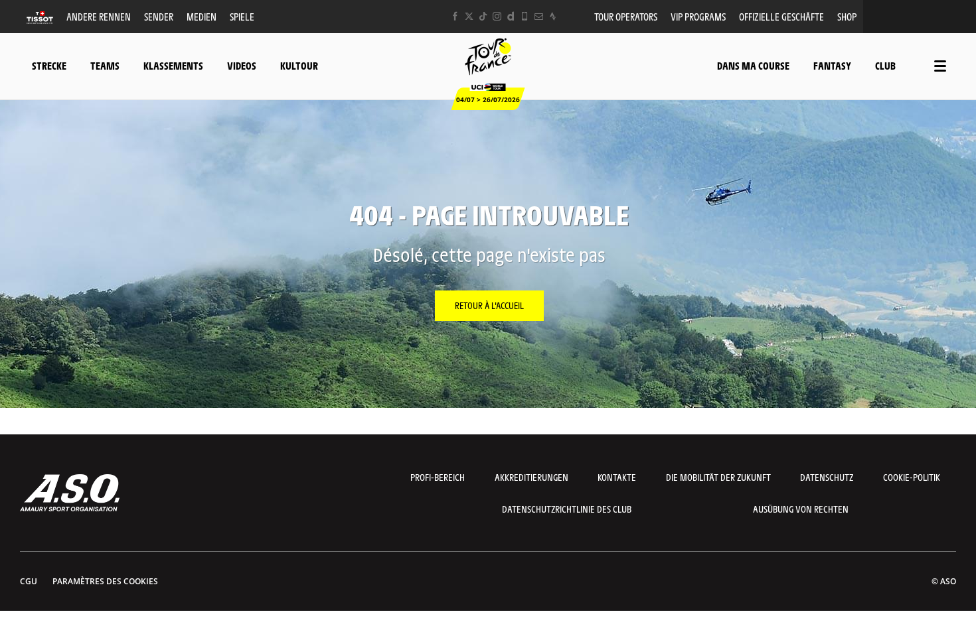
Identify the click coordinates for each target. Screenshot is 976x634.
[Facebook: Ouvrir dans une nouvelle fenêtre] (455, 16)
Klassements (173, 65)
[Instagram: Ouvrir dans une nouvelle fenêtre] (497, 16)
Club (885, 65)
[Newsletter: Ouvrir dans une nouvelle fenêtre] (539, 16)
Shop (846, 16)
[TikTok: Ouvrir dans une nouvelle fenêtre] (483, 16)
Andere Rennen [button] (98, 16)
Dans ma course (753, 65)
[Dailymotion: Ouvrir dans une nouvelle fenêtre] (511, 16)
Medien (201, 16)
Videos (241, 65)
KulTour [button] (299, 65)
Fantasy (832, 65)
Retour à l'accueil (489, 305)
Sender (158, 16)
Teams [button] (105, 65)
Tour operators (625, 16)
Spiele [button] (242, 16)
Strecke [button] (49, 65)
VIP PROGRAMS (698, 16)
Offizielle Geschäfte (781, 16)
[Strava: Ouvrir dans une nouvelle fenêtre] (553, 16)
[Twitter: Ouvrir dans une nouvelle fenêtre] (469, 16)
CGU (28, 581)
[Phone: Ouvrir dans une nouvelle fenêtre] (525, 16)
